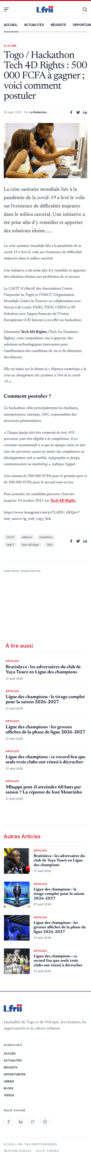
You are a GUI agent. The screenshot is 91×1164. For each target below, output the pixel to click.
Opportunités (15, 1074)
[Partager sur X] (78, 112)
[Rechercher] (82, 9)
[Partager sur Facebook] (71, 112)
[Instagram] (44, 1121)
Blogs (8, 1088)
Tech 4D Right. (63, 501)
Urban (9, 1081)
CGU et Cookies (47, 1150)
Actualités (34, 25)
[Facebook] (8, 1121)
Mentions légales (17, 1150)
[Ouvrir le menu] (8, 9)
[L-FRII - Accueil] (45, 9)
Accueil (11, 25)
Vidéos (9, 1095)
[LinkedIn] (20, 1121)
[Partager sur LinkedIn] (85, 112)
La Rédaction (38, 112)
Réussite (58, 25)
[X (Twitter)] (32, 1121)
